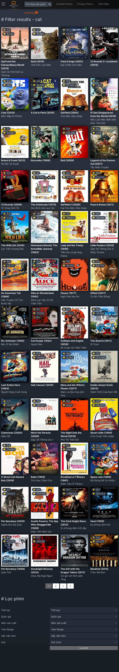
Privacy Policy (85, 3)
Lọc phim (84, 648)
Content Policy (64, 3)
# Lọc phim (12, 598)
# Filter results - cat (21, 19)
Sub (3, 642)
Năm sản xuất (8, 623)
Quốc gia (6, 616)
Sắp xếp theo (8, 635)
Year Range (7, 629)
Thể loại (5, 610)
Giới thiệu (103, 3)
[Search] (49, 4)
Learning (29, 12)
